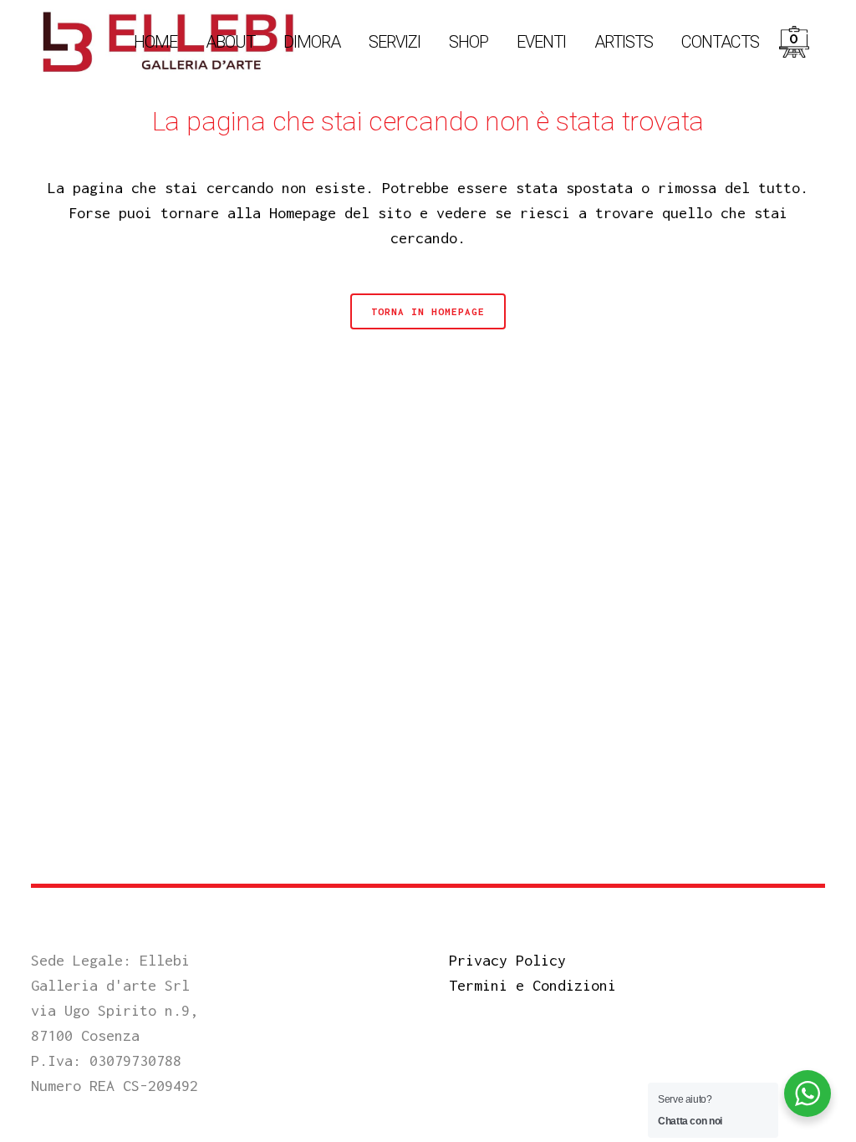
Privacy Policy (507, 960)
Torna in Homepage (428, 311)
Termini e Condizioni (532, 985)
